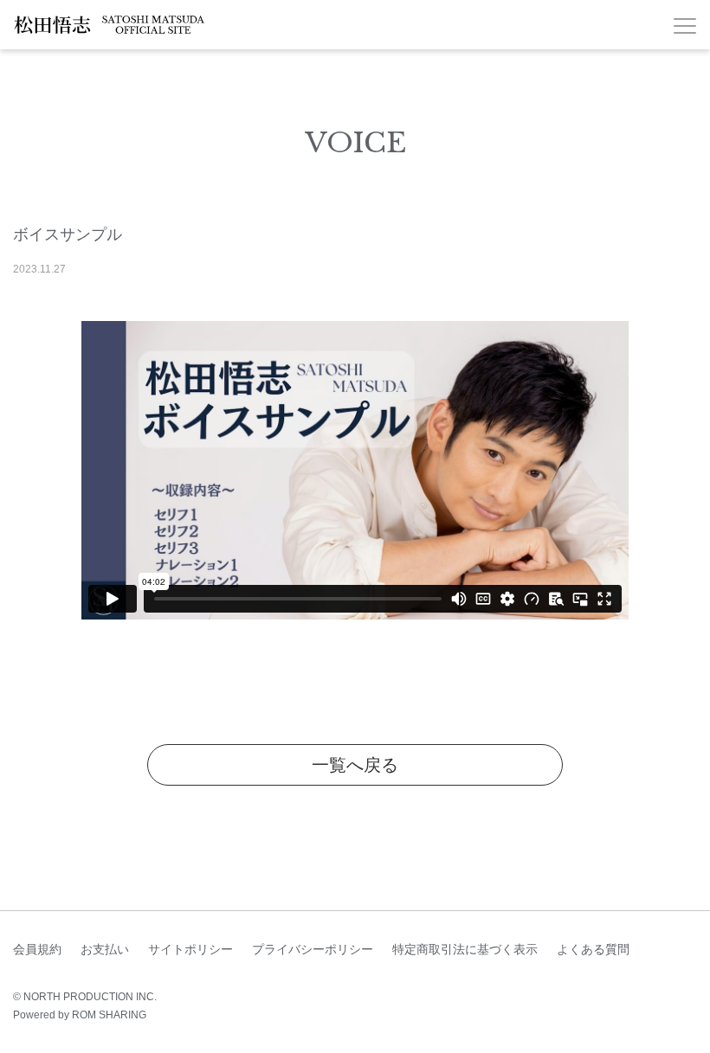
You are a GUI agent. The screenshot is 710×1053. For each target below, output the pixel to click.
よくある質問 (593, 949)
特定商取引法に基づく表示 (465, 949)
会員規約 (37, 949)
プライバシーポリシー (312, 949)
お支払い (105, 949)
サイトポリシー (190, 949)
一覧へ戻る (355, 764)
